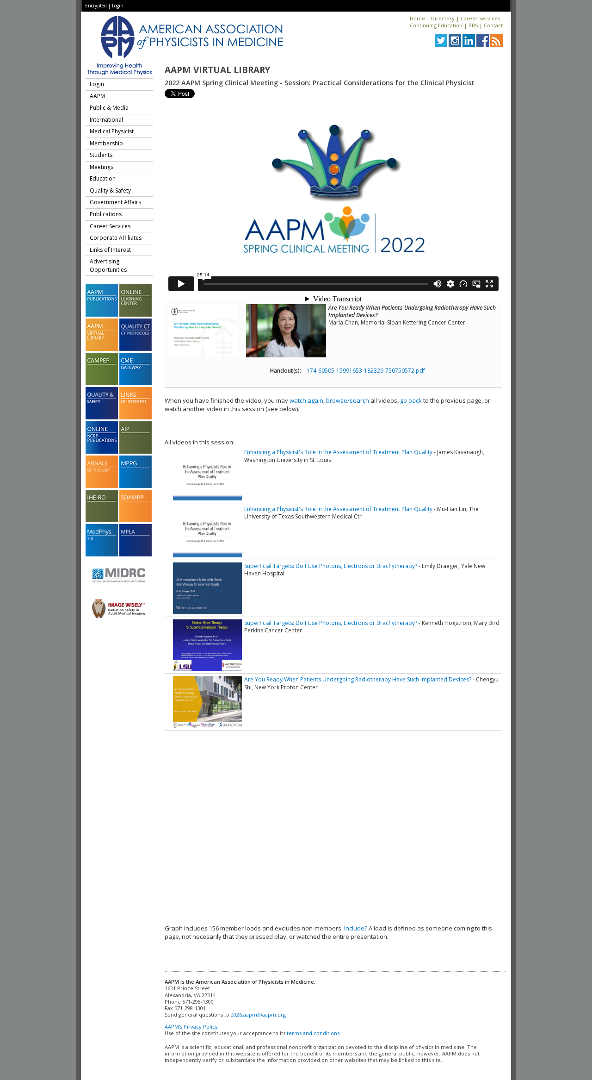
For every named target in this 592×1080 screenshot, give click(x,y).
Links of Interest (110, 250)
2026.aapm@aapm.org (258, 1014)
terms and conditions (313, 1033)
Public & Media (109, 108)
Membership (106, 143)
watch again (306, 400)
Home (417, 18)
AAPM (97, 96)
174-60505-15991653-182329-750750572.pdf (366, 371)
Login (117, 5)
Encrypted (96, 5)
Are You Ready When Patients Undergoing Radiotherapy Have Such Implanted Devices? (357, 679)
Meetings (101, 167)
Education (103, 178)
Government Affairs (115, 202)
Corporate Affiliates (116, 238)
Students (101, 155)
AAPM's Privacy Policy (191, 1026)
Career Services (480, 18)
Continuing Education (436, 25)
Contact (493, 25)
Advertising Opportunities (108, 265)
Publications (106, 214)
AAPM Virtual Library (217, 70)
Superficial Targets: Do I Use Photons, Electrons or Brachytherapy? (330, 566)
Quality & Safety (110, 190)
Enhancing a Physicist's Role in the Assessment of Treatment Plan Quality (338, 452)
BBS (473, 25)
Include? (355, 928)
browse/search (347, 400)
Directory (443, 18)
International (106, 120)
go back (411, 400)
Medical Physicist (112, 131)
